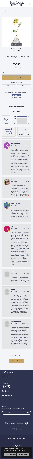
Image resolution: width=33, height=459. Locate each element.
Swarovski (5, 11)
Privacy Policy (21, 438)
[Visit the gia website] (7, 423)
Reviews (16, 111)
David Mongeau (15, 203)
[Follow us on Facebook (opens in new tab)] (4, 386)
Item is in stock (16, 95)
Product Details (16, 106)
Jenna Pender (15, 180)
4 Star (14, 118)
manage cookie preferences (18, 450)
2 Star (14, 122)
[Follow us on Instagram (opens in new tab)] (8, 386)
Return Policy (11, 438)
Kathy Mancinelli (16, 143)
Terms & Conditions (16, 442)
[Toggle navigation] (3, 3)
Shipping (9, 86)
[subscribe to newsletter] (28, 412)
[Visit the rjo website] (20, 428)
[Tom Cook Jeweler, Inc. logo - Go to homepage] (16, 3)
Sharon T (13, 289)
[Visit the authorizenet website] (26, 423)
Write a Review (16, 361)
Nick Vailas (14, 272)
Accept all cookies (23, 454)
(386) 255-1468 (16, 50)
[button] (6, 4)
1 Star (14, 123)
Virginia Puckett (16, 321)
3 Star (14, 120)
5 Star (14, 116)
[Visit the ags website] (14, 428)
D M (12, 227)
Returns (24, 86)
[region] (16, 32)
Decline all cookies (10, 454)
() (28, 116)
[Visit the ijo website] (13, 423)
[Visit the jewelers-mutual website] (20, 423)
